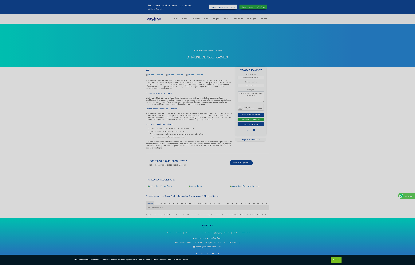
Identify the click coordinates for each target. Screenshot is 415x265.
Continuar (336, 260)
